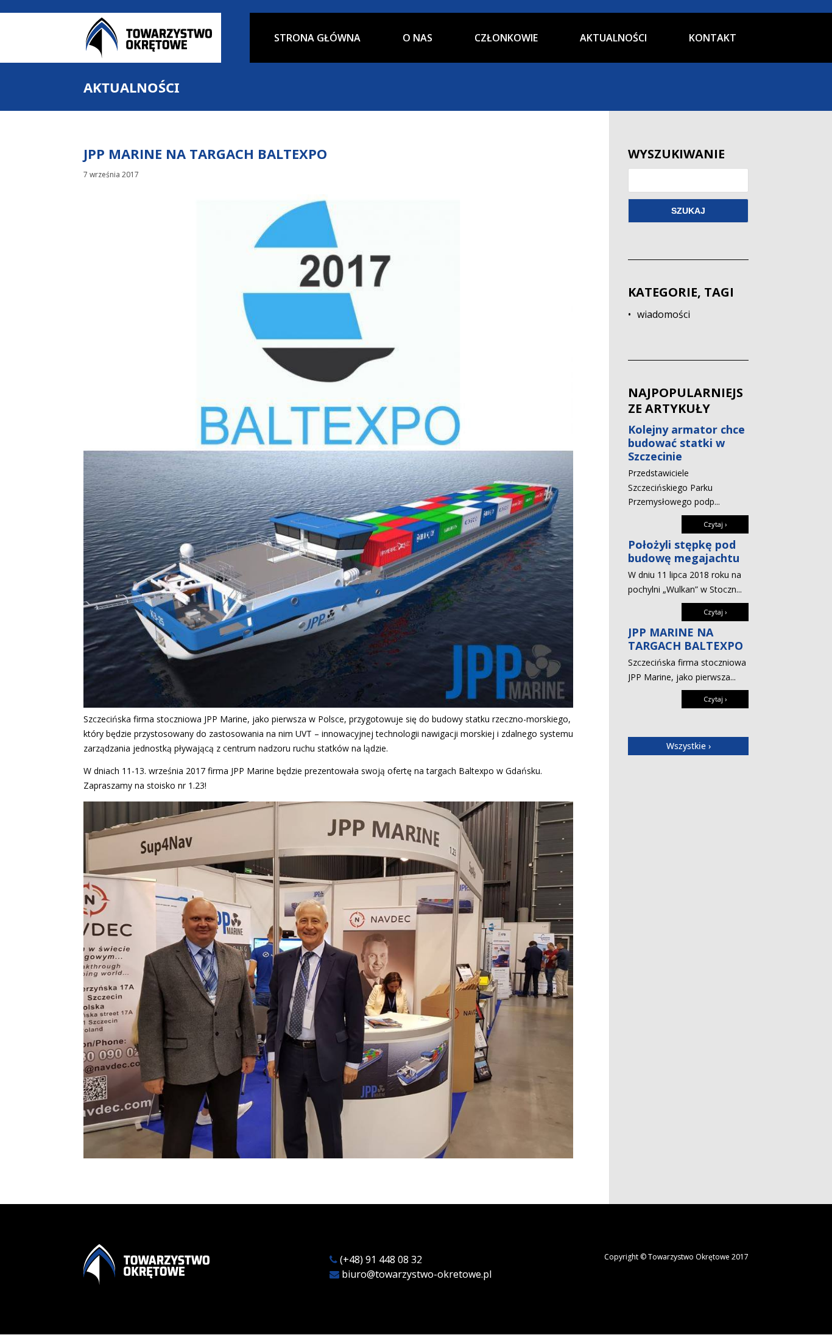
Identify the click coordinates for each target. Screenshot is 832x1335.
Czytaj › (715, 524)
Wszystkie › (688, 746)
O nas (417, 38)
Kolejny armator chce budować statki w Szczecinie (686, 443)
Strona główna (317, 38)
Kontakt (712, 38)
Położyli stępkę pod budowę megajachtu (683, 551)
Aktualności (613, 38)
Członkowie (506, 38)
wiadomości (663, 314)
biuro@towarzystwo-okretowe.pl (417, 1274)
